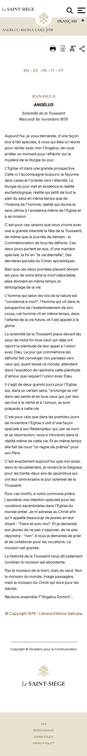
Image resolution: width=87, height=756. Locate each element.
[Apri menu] (80, 10)
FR (44, 70)
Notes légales (43, 730)
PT (61, 70)
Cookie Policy (43, 736)
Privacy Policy (43, 743)
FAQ (43, 723)
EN (26, 70)
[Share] (82, 50)
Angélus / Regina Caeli (23, 30)
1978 (50, 30)
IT (52, 70)
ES (35, 70)
